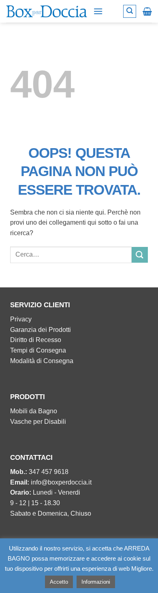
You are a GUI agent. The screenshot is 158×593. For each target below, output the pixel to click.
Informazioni (95, 582)
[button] (98, 11)
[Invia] (140, 255)
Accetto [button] (59, 582)
